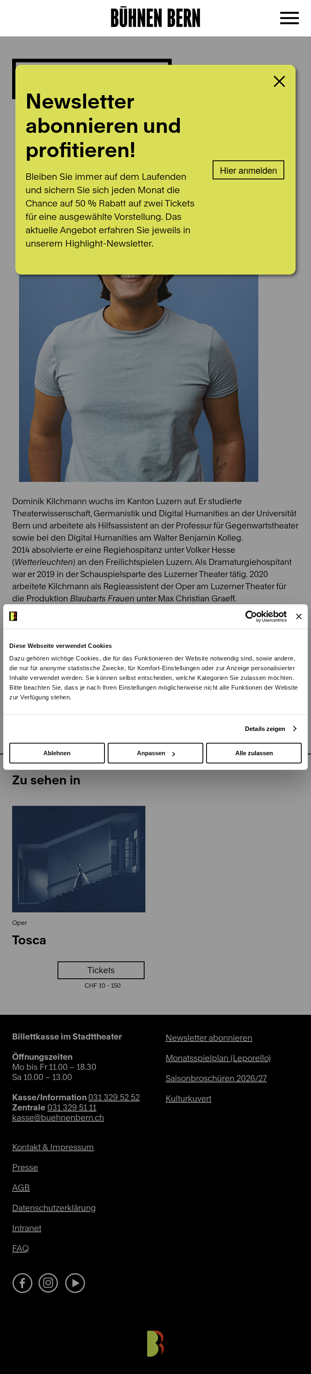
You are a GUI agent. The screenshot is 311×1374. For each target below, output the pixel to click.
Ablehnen (56, 753)
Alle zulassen (254, 753)
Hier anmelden (248, 170)
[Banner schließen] (299, 616)
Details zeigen (265, 728)
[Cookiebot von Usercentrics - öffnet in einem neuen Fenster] (251, 616)
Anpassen (151, 753)
